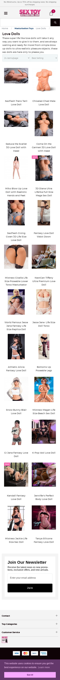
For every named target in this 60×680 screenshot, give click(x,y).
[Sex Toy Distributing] (30, 12)
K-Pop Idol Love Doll (43, 452)
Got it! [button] (30, 675)
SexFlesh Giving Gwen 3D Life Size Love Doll (16, 236)
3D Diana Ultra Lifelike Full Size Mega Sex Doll (44, 192)
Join (30, 588)
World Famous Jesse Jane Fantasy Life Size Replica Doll (16, 326)
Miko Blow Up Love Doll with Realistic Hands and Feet (16, 192)
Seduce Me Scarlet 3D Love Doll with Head (16, 147)
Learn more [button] (44, 667)
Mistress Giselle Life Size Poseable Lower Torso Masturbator (16, 281)
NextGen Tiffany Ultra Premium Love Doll (43, 281)
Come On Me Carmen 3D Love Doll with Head (44, 147)
